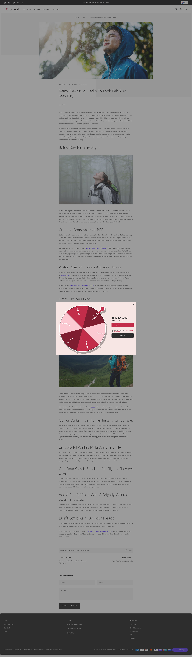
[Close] (133, 304)
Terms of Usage (129, 330)
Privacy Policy (117, 331)
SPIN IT (122, 335)
